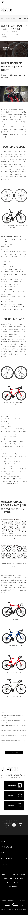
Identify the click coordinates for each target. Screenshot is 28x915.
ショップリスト (8, 878)
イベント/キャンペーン (6, 31)
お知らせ (4, 36)
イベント (15, 18)
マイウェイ (5, 874)
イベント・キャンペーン (15, 34)
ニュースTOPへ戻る (14, 753)
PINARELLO (9, 18)
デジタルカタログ (20, 878)
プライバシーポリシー (21, 900)
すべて (2, 18)
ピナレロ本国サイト (14, 887)
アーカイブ (23, 874)
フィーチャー (14, 874)
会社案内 (4, 900)
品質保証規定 (11, 900)
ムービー (16, 883)
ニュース (9, 883)
